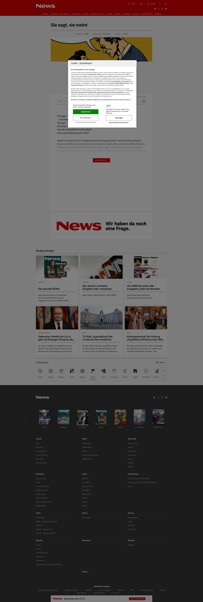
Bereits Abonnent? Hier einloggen (119, 122)
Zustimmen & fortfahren (85, 111)
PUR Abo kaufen (119, 117)
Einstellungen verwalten (85, 117)
